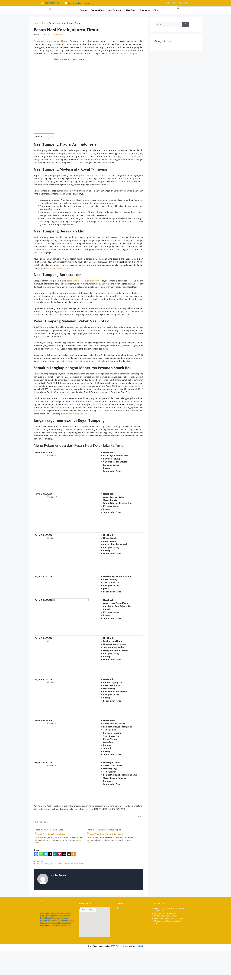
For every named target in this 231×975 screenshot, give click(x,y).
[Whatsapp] (41, 854)
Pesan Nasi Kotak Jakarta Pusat (49, 829)
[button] (115, 10)
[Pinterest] (59, 854)
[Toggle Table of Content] (49, 137)
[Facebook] (36, 854)
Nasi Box (130, 10)
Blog (156, 10)
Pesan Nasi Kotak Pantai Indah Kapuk (104, 829)
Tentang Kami (97, 10)
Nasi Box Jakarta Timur (59, 864)
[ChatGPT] (64, 854)
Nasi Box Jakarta (42, 864)
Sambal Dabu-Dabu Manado (165, 916)
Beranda (83, 10)
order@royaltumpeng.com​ (79, 3)
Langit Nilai (138, 946)
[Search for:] (168, 24)
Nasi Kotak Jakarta (77, 864)
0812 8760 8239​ (52, 3)
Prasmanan (145, 10)
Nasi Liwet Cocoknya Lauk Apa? (166, 913)
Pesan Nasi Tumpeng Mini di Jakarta (169, 918)
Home (37, 23)
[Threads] (50, 854)
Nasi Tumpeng (114, 10)
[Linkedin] (55, 854)
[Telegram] (45, 854)
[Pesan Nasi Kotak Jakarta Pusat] (50, 834)
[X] (69, 854)
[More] (73, 854)
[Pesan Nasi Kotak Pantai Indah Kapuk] (105, 834)
